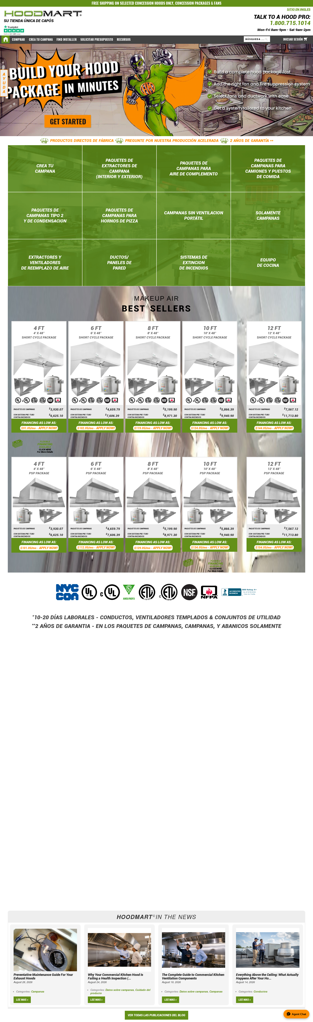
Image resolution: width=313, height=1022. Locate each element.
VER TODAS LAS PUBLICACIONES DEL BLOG (156, 1015)
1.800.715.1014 (290, 23)
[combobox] (257, 39)
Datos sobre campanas (119, 990)
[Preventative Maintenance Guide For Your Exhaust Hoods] (45, 949)
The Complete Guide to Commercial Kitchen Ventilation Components (193, 976)
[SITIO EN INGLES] (286, 11)
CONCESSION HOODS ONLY (154, 3)
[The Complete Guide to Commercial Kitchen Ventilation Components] (193, 949)
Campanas (37, 991)
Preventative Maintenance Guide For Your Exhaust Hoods (43, 976)
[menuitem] (19, 39)
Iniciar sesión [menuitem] (293, 39)
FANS (217, 3)
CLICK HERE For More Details (45, 450)
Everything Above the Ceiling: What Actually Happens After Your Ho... (267, 976)
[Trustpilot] (14, 30)
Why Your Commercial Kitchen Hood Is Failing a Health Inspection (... (115, 976)
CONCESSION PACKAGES (192, 3)
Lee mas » (22, 999)
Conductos (260, 991)
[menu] (156, 39)
